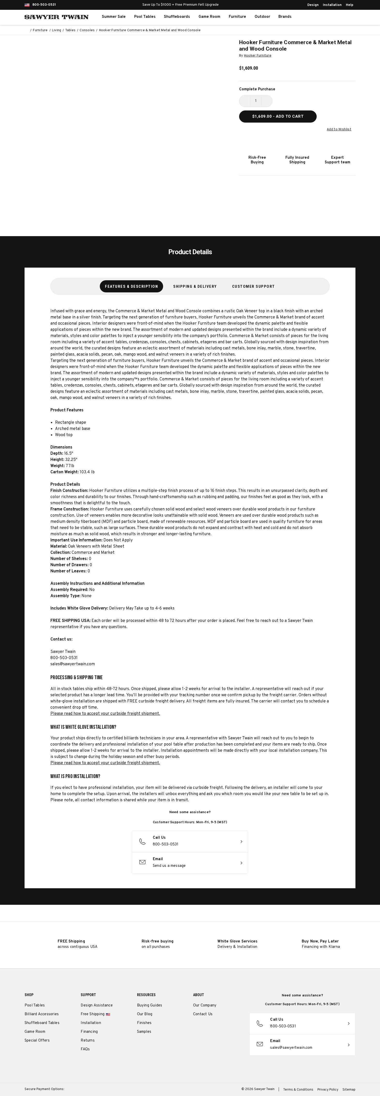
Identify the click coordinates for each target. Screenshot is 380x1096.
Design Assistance (96, 1005)
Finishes (144, 1023)
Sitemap (349, 1090)
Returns (87, 1040)
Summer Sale (114, 16)
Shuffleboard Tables (42, 1023)
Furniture (237, 16)
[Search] (320, 17)
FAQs (85, 1049)
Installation (332, 5)
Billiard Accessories (42, 1014)
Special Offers (37, 1040)
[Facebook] (205, 1027)
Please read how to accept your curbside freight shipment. (105, 713)
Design (313, 5)
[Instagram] (196, 1027)
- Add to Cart (278, 116)
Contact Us (202, 1014)
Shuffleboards (177, 16)
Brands (285, 16)
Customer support (253, 286)
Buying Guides (149, 1005)
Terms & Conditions (298, 1090)
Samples (144, 1031)
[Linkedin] (234, 1027)
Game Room (209, 16)
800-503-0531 (44, 5)
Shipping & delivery (195, 286)
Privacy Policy (327, 1090)
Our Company (204, 1005)
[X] (224, 1027)
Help (349, 5)
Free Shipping (92, 1014)
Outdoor (262, 16)
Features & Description (131, 286)
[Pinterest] (215, 1027)
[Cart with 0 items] (343, 17)
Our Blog (145, 1014)
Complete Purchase (257, 89)
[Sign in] (332, 17)
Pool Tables (145, 16)
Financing (89, 1031)
